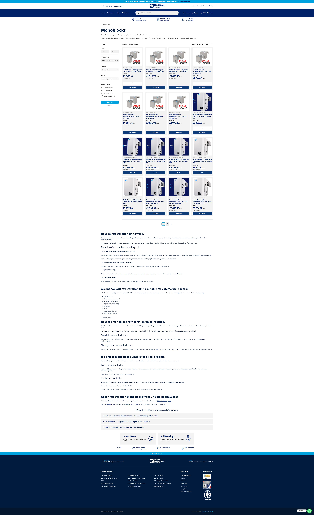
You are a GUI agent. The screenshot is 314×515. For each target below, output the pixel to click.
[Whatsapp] (309, 511)
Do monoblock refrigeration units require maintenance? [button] (127, 421)
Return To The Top (157, 453)
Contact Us (183, 481)
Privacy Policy (184, 489)
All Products (125, 13)
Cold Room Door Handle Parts (108, 486)
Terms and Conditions (186, 491)
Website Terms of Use (207, 511)
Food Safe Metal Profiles (107, 483)
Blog (118, 13)
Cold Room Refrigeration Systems (162, 483)
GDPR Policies (184, 486)
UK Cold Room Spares (164, 401)
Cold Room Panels (158, 478)
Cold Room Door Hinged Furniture (136, 478)
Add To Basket (132, 87)
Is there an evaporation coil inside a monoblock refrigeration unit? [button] (131, 416)
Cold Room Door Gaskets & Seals (109, 478)
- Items (207, 13)
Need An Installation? (197, 6)
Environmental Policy (186, 475)
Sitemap (183, 478)
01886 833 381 (108, 6)
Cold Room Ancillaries (106, 475)
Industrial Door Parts (159, 486)
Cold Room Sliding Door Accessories (137, 483)
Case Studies (209, 6)
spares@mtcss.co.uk (119, 6)
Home (103, 13)
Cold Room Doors (158, 475)
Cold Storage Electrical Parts (161, 481)
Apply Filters (110, 102)
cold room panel (158, 349)
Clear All (110, 105)
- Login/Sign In (191, 13)
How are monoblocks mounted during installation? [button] (125, 427)
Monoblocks (108, 24)
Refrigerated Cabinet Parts (134, 486)
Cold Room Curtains (133, 481)
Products (109, 13)
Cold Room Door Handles (134, 475)
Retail (102, 481)
